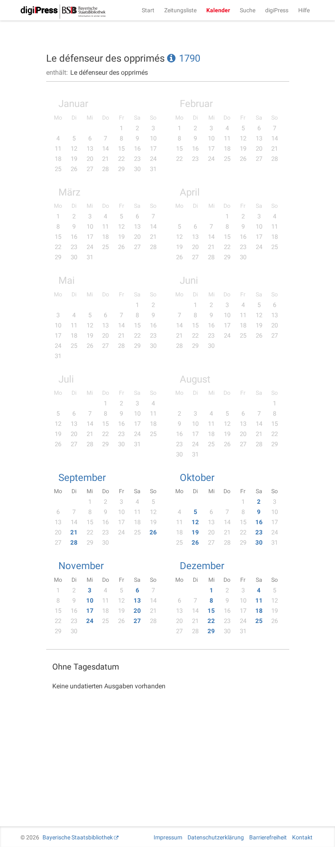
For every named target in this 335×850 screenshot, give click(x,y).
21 (74, 532)
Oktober (197, 477)
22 (211, 621)
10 (90, 600)
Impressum (168, 837)
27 (137, 621)
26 (153, 532)
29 (211, 631)
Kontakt (302, 837)
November (81, 566)
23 (259, 532)
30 (259, 542)
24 (90, 621)
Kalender (218, 10)
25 (259, 621)
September (82, 477)
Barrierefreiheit (268, 837)
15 (211, 610)
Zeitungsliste (180, 10)
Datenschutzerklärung (216, 837)
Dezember (202, 566)
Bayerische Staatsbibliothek (77, 837)
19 (195, 532)
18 (259, 610)
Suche (247, 10)
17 (90, 610)
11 (259, 600)
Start (148, 10)
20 (137, 610)
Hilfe (304, 10)
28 (74, 542)
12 (195, 522)
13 (137, 600)
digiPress (276, 10)
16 (259, 522)
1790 (189, 58)
